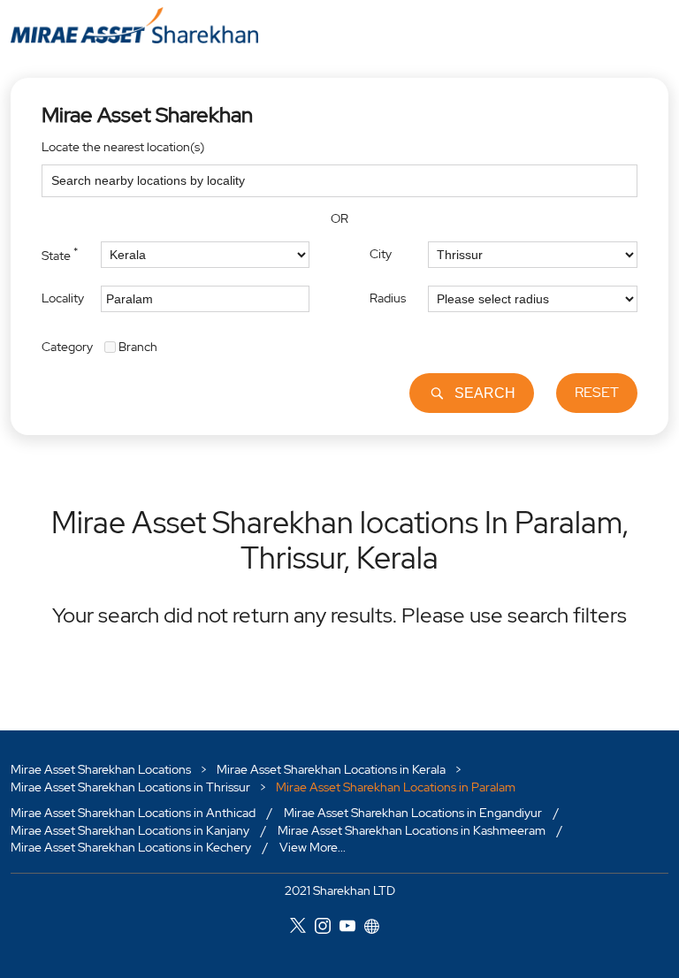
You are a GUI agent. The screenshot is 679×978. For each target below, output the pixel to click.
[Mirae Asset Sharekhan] (134, 25)
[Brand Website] (376, 928)
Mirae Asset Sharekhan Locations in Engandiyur (413, 813)
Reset (597, 392)
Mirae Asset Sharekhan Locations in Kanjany (130, 830)
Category (67, 346)
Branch (137, 346)
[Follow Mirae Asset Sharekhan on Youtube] (352, 928)
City (381, 254)
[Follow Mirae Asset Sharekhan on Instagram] (327, 928)
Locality (63, 298)
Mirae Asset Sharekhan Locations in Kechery (131, 848)
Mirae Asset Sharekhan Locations (102, 769)
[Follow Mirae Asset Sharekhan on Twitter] (302, 928)
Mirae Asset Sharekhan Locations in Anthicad (133, 813)
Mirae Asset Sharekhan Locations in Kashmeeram (411, 830)
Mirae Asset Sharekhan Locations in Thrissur (130, 787)
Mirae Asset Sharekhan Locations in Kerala (331, 769)
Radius (388, 298)
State (60, 254)
